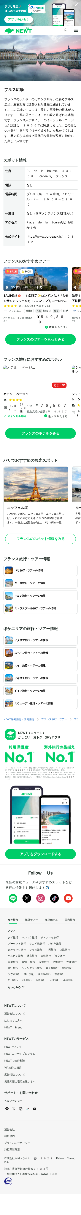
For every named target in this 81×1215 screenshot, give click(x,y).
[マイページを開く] (65, 30)
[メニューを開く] (76, 30)
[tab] (13, 920)
